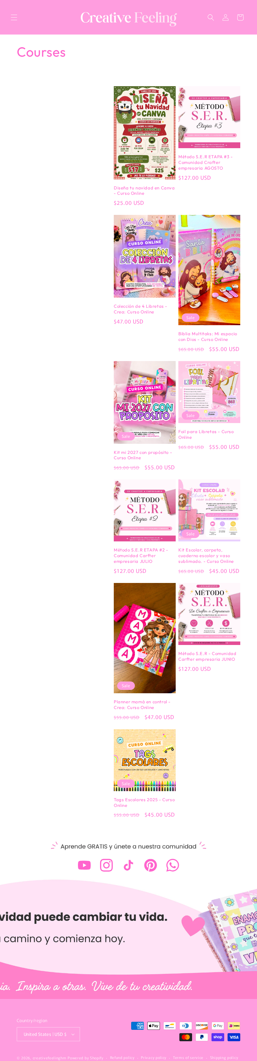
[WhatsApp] (172, 865)
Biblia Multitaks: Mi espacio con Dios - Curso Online (207, 336)
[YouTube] (84, 865)
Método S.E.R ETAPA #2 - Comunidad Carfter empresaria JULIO (141, 555)
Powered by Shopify (85, 1057)
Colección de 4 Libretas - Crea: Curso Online (140, 308)
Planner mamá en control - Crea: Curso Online (142, 704)
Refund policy (122, 1057)
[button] (14, 17)
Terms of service (188, 1057)
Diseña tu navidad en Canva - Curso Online (144, 190)
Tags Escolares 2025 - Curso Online (144, 802)
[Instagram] (106, 865)
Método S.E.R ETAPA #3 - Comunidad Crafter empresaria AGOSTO (205, 162)
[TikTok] (128, 865)
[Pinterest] (150, 865)
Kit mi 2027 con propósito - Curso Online (143, 455)
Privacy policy (153, 1057)
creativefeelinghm (50, 1057)
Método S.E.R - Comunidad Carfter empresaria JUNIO (207, 656)
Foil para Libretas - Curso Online (206, 434)
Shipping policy (224, 1057)
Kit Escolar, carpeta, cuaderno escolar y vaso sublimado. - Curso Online (206, 555)
